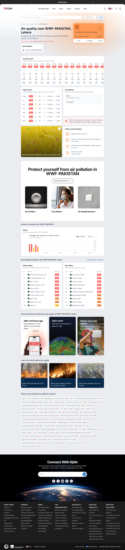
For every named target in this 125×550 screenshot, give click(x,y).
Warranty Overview (27, 513)
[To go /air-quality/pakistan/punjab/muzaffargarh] (84, 295)
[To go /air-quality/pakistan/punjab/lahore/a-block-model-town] (41, 295)
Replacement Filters (95, 534)
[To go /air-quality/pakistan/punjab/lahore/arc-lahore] (41, 281)
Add (101, 17)
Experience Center (10, 528)
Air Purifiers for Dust (113, 526)
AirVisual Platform (78, 510)
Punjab (31, 24)
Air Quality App (77, 507)
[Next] (93, 2)
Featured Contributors (45, 515)
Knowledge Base (26, 520)
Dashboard (58, 528)
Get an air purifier (76, 154)
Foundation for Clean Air (11, 519)
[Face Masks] (62, 197)
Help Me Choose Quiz (96, 539)
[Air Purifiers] (36, 197)
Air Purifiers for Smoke (111, 519)
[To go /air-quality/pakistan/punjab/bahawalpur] (84, 305)
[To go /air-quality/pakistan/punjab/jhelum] (84, 278)
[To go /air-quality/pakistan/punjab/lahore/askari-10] (41, 305)
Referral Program (27, 526)
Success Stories (43, 520)
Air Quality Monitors (96, 528)
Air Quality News (43, 507)
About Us (7, 507)
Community (42, 510)
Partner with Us (9, 531)
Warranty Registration (28, 515)
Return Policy (25, 523)
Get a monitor (75, 141)
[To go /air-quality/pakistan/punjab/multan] (84, 302)
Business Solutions (61, 510)
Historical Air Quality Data (79, 514)
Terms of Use (79, 546)
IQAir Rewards (26, 510)
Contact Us (8, 510)
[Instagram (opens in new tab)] (66, 481)
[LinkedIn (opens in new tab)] (71, 481)
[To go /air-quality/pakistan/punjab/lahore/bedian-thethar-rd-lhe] (41, 291)
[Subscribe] (84, 474)
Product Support (26, 507)
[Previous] (32, 2)
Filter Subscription (95, 531)
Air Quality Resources (45, 513)
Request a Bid (59, 513)
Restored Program (95, 520)
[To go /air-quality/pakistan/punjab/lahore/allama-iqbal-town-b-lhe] (41, 274)
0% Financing (25, 518)
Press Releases (43, 526)
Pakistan (27, 24)
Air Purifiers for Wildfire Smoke (111, 532)
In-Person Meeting (61, 523)
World (22, 24)
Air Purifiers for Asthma (111, 511)
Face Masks (93, 526)
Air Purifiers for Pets (113, 523)
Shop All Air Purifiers (96, 536)
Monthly (83, 236)
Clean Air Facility (60, 518)
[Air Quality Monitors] (89, 197)
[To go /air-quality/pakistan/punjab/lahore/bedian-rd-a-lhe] (41, 302)
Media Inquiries (9, 515)
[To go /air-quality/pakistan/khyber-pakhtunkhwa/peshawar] (84, 291)
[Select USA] (111, 9)
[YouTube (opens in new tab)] (62, 481)
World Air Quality (78, 528)
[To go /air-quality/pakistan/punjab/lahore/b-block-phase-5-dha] (41, 285)
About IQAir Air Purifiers (94, 511)
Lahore (36, 24)
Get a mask (74, 147)
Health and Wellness (45, 518)
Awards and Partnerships (8, 524)
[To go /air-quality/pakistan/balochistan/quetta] (84, 285)
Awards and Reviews (45, 523)
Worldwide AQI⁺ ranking (94, 260)
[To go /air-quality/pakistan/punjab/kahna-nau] (84, 274)
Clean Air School (60, 520)
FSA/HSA (24, 528)
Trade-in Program (95, 523)
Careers (6, 513)
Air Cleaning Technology (42, 530)
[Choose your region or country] (111, 9)
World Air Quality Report (78, 524)
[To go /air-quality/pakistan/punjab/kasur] (84, 298)
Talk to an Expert (61, 515)
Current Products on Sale (96, 516)
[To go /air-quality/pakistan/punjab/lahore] (84, 281)
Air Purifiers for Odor (113, 528)
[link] (105, 9)
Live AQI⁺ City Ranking (76, 519)
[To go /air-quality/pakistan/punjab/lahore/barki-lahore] (41, 288)
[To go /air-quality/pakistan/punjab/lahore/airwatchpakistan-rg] (41, 278)
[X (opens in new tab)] (58, 481)
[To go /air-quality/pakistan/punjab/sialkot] (84, 288)
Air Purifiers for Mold (113, 515)
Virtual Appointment (62, 526)
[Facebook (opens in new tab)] (53, 481)
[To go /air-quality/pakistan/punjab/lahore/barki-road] (41, 298)
